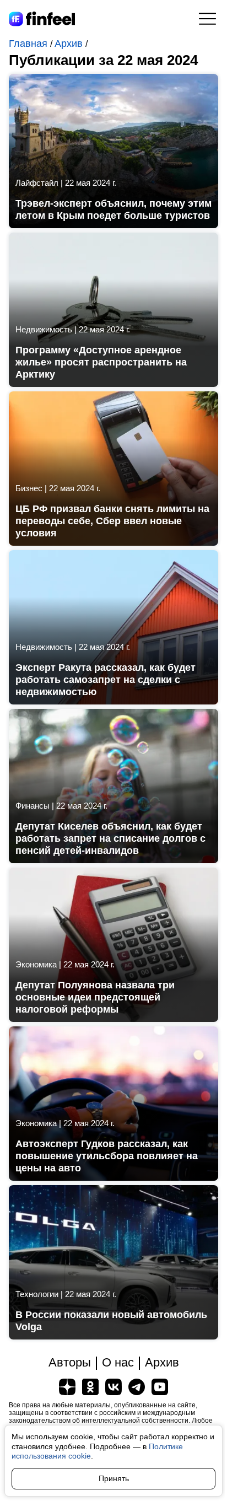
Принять (114, 1478)
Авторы (69, 1362)
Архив (70, 43)
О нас (118, 1362)
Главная (29, 43)
